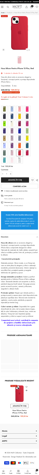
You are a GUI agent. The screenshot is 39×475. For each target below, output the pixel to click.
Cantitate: (4, 170)
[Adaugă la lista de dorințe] (32, 180)
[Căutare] (8, 7)
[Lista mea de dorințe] (37, 7)
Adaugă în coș (15, 180)
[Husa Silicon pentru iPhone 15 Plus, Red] (19, 394)
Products (9, 13)
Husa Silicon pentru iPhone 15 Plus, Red (19, 411)
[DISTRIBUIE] (36, 180)
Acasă (2, 13)
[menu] (2, 7)
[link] (10, 366)
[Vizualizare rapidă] (26, 390)
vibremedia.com (30, 457)
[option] (19, 33)
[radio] (4, 109)
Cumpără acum (19, 186)
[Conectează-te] (26, 7)
